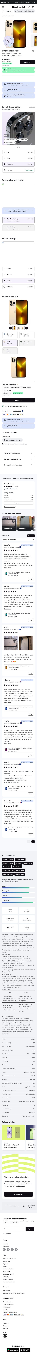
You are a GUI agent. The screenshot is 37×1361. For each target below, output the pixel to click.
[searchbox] (25, 11)
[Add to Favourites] (33, 51)
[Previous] (10, 328)
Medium (5, 1328)
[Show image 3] (23, 328)
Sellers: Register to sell (9, 1259)
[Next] (26, 328)
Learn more (13, 432)
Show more (7, 568)
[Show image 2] (19, 147)
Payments (6, 1264)
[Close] (34, 2)
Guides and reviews (8, 1274)
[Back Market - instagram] (4, 1249)
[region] (18, 524)
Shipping (5, 1266)
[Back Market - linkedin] (12, 1249)
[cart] (33, 7)
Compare (32, 107)
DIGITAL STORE (17, 411)
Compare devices (8, 1279)
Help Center (6, 1271)
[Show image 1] (17, 147)
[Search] (15, 11)
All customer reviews (9, 1282)
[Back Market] (18, 7)
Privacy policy (7, 1307)
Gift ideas (5, 1276)
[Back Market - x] (8, 1249)
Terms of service (7, 1302)
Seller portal (6, 1261)
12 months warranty (8, 1304)
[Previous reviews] (28, 841)
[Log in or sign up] (29, 7)
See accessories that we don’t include (14, 444)
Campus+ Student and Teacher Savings (14, 1293)
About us (5, 1244)
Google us (21, 1186)
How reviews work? (10, 507)
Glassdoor (6, 1326)
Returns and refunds (8, 1269)
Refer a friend (7, 1290)
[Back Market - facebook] (16, 1249)
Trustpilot (5, 1323)
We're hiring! (6, 1246)
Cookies (5, 1309)
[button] (8, 41)
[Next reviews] (33, 841)
